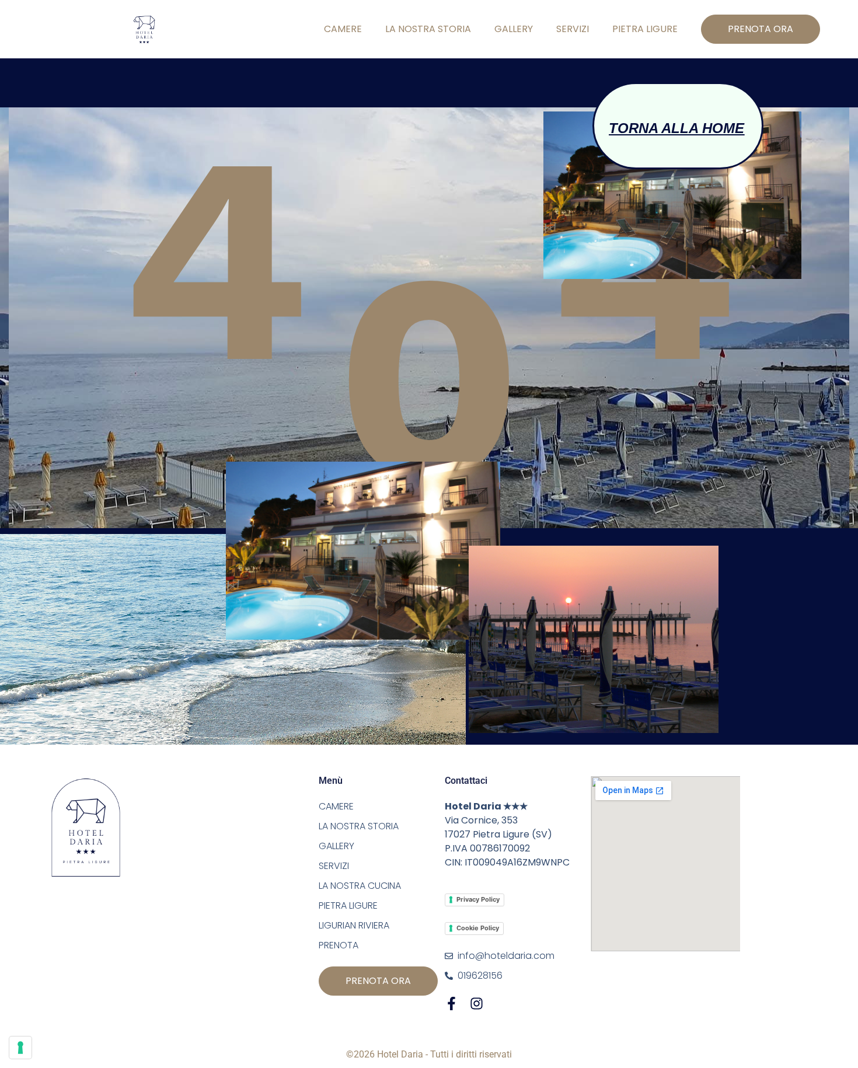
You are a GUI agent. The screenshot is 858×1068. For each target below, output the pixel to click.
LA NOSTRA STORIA (428, 29)
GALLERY (513, 29)
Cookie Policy (477, 928)
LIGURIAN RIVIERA (354, 925)
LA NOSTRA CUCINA (360, 885)
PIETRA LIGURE (645, 29)
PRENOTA (338, 945)
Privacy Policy (478, 899)
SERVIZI (572, 29)
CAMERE (343, 29)
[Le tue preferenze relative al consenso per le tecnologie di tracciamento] (20, 1047)
